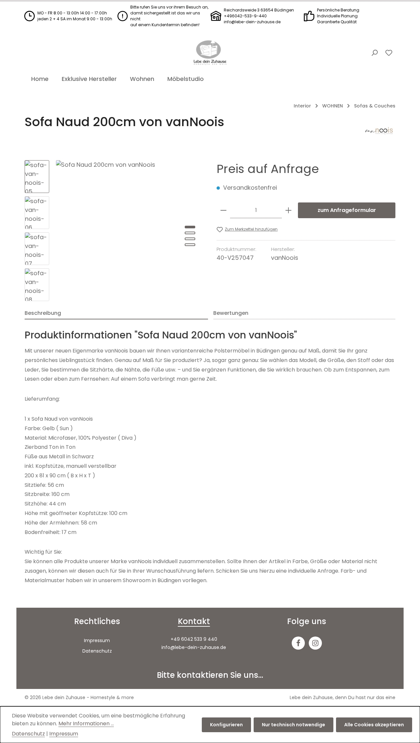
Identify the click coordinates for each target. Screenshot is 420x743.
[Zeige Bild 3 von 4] (190, 239)
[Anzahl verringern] (223, 210)
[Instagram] (315, 643)
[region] (114, 230)
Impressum (97, 640)
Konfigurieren (226, 724)
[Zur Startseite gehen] (210, 52)
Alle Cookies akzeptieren (374, 724)
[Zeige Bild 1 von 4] (190, 227)
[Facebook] (298, 643)
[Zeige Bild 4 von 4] (190, 244)
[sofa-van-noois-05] (129, 230)
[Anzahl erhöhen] (288, 210)
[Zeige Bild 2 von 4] (190, 233)
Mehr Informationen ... (86, 723)
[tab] (116, 313)
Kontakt (194, 621)
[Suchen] (374, 52)
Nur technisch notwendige (293, 724)
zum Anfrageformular (347, 210)
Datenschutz (97, 651)
